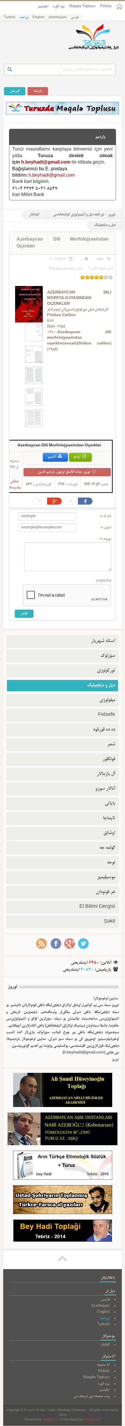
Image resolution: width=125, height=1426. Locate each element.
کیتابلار (34, 215)
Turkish (9, 17)
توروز (12, 986)
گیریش (14, 91)
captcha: (103, 581)
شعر (111, 744)
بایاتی (110, 803)
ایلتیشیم (43, 6)
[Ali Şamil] (62, 1091)
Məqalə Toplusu (82, 6)
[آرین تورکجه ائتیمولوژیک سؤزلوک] (62, 1166)
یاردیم (100, 137)
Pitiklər (106, 6)
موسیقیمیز (106, 877)
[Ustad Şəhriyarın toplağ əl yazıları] (62, 1201)
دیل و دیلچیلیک (101, 685)
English (38, 17)
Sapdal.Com (50, 1420)
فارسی (74, 17)
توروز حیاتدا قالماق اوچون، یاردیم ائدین (64, 472)
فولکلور (109, 759)
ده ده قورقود (104, 729)
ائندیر (52, 457)
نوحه (111, 862)
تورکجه (23, 17)
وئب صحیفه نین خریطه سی (92, 1396)
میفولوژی (107, 700)
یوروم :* (105, 539)
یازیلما (37, 91)
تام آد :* (105, 516)
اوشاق (109, 833)
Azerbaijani (58, 17)
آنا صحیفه (103, 1365)
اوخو (77, 457)
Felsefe (106, 715)
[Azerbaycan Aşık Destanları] (62, 1130)
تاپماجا (109, 818)
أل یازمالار (106, 774)
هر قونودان (105, 892)
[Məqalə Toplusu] (62, 113)
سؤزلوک (108, 656)
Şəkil (109, 921)
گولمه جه (107, 848)
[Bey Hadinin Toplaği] (62, 1232)
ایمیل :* (105, 528)
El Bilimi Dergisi (97, 907)
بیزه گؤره (59, 6)
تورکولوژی (106, 670)
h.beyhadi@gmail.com (45, 162)
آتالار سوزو (105, 788)
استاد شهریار (103, 641)
